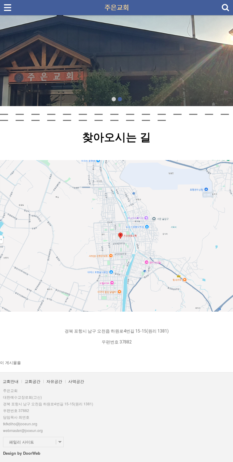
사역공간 (76, 381)
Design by (21, 453)
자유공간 (54, 381)
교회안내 (11, 381)
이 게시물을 (10, 362)
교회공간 (32, 381)
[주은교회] (116, 5)
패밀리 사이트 (21, 442)
